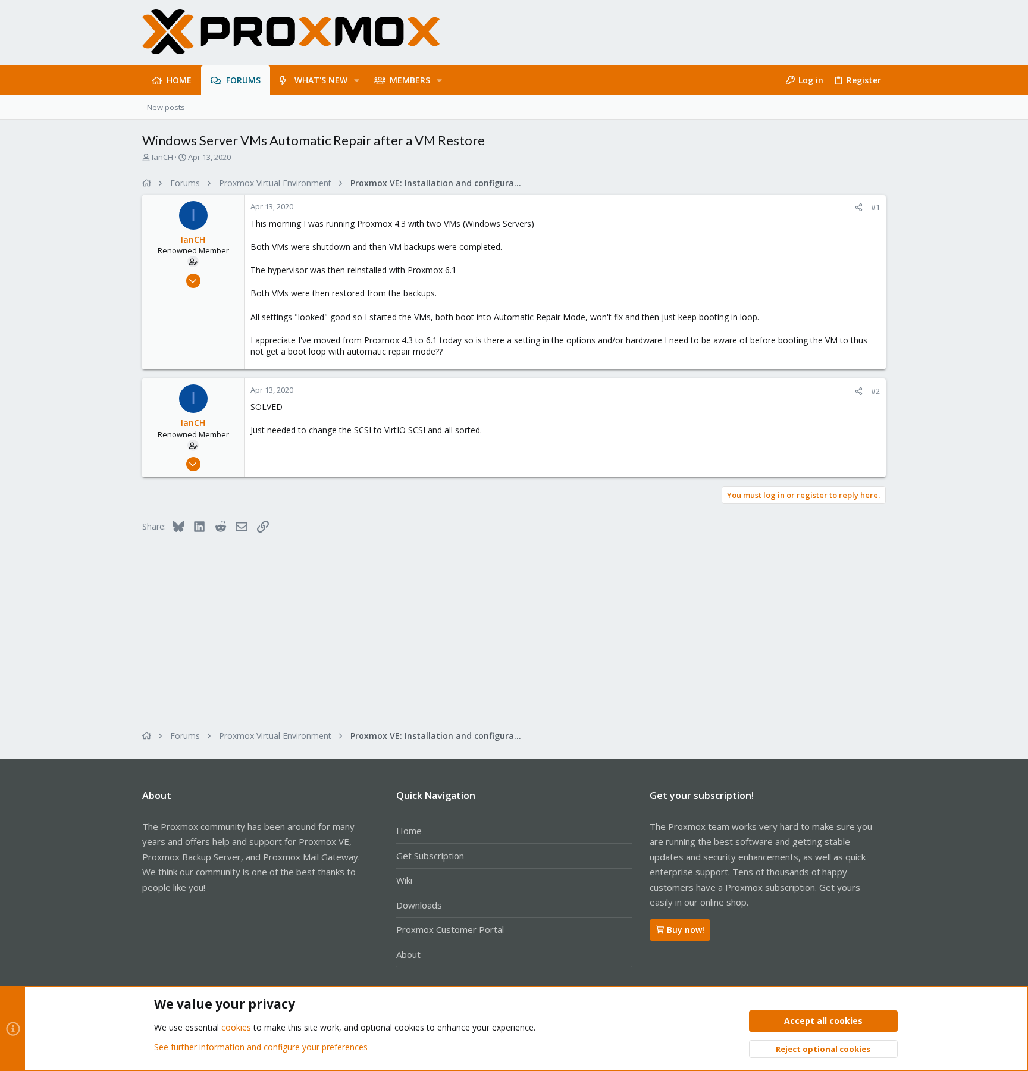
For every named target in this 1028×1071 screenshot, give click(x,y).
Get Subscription (430, 856)
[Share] (859, 207)
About (408, 954)
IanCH (162, 157)
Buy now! (685, 929)
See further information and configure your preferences (261, 1047)
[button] (357, 80)
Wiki (404, 880)
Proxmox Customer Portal (450, 929)
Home (409, 831)
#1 (875, 207)
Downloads (419, 905)
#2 (875, 391)
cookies (236, 1027)
